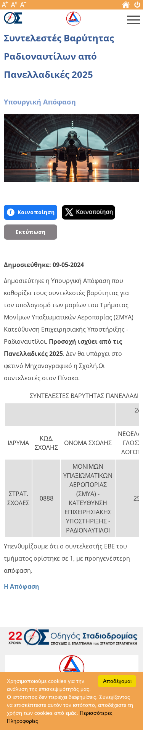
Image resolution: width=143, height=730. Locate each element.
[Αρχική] (126, 6)
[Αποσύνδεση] (137, 6)
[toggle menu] (133, 21)
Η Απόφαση (21, 586)
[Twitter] (88, 212)
